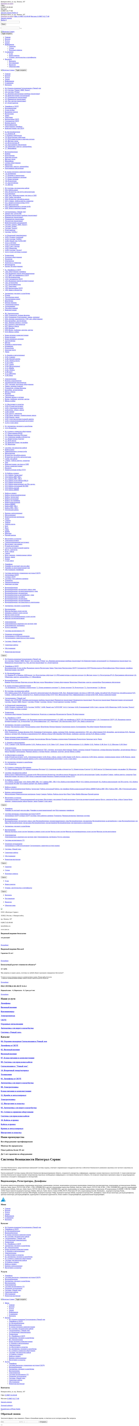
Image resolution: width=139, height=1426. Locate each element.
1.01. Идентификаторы (13, 284)
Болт (6, 526)
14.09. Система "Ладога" (13, 250)
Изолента (8, 468)
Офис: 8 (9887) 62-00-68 (22, 16)
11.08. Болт (9, 372)
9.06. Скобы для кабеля (13, 197)
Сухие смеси (9, 561)
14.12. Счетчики (10, 243)
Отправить (43, 1422)
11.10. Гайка (9, 362)
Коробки (8, 393)
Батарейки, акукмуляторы (14, 390)
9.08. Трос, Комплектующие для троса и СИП (21, 195)
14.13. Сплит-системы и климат (16, 252)
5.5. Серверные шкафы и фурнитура (17, 437)
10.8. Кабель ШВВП (12, 490)
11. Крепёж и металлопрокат (15, 355)
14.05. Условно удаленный (14, 237)
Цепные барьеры (11, 302)
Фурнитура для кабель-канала (15, 455)
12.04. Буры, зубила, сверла (14, 410)
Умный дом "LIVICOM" (13, 213)
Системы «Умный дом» (13, 641)
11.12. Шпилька (10, 373)
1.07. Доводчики (10, 286)
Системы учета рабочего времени (16, 578)
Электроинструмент (12, 540)
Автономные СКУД (12, 575)
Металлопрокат (10, 515)
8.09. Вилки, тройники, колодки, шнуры (19, 330)
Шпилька (8, 533)
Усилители (8, 259)
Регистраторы (10, 155)
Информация (9, 44)
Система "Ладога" (11, 228)
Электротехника (10, 379)
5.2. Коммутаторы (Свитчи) (14, 439)
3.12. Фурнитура (10, 428)
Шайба (7, 531)
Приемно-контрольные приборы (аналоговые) (21, 215)
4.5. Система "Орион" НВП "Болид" (17, 90)
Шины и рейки (10, 401)
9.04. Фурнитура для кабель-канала (17, 199)
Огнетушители (10, 230)
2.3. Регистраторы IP (12, 143)
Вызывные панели (11, 112)
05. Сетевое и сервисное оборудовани (18, 431)
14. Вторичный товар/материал (16, 235)
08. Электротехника (12, 313)
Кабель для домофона (12, 500)
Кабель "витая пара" (12, 497)
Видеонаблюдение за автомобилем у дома (19, 595)
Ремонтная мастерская (12, 652)
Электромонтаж (10, 622)
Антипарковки (10, 306)
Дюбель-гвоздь (10, 524)
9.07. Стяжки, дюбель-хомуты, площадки (19, 201)
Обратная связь (14, 66)
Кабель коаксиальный (12, 502)
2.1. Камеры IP (10, 134)
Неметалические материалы (14, 517)
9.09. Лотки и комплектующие (15, 208)
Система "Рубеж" (11, 226)
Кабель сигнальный (12, 499)
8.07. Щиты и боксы (12, 326)
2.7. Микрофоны (10, 148)
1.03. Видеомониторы (12, 277)
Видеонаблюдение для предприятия (17, 600)
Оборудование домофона (13, 126)
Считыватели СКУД (12, 121)
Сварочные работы (11, 645)
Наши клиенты (14, 55)
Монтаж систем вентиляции (15, 618)
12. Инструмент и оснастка (14, 404)
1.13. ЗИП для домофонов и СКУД (17, 275)
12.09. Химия (9, 412)
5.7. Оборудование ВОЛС (14, 433)
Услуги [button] (7, 1362)
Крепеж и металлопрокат (13, 513)
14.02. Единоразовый (12, 244)
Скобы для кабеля (11, 459)
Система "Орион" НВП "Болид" (16, 224)
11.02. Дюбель (10, 370)
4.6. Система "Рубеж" (12, 92)
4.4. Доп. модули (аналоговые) (15, 101)
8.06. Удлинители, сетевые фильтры (17, 315)
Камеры (7, 153)
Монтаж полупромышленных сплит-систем (20, 616)
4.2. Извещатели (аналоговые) (15, 99)
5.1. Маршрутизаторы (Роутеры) (16, 435)
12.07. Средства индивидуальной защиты (19, 419)
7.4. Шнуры (9, 184)
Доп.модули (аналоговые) (14, 221)
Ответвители (9, 261)
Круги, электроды (11, 550)
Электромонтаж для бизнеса (15, 625)
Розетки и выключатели (13, 381)
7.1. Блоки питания (11, 179)
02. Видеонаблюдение (12, 132)
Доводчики (9, 117)
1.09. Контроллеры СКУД (14, 288)
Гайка (7, 530)
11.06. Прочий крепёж (12, 359)
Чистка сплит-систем (12, 615)
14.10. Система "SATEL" (13, 239)
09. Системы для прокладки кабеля (17, 188)
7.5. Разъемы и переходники (14, 175)
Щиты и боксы (10, 392)
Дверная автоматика (12, 582)
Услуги (7, 41)
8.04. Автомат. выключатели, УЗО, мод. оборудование (24, 319)
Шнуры (7, 342)
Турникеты (9, 580)
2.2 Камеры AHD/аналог (13, 135)
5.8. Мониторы (10, 444)
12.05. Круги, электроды (13, 413)
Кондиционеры (10, 609)
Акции (7, 43)
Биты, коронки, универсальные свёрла (18, 555)
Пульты (7, 295)
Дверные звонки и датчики (14, 397)
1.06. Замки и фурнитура (13, 290)
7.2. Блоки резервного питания (15, 177)
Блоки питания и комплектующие (16, 335)
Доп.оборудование (11, 308)
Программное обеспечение (14, 168)
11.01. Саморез (10, 357)
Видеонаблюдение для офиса (15, 597)
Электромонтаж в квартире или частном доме (21, 623)
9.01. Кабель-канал (11, 190)
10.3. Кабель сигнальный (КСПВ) (16, 486)
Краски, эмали (10, 557)
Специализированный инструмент (17, 542)
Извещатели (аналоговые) (14, 217)
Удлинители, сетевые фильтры (15, 388)
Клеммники (9, 346)
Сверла (7, 553)
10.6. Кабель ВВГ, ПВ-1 (13, 477)
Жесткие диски (10, 159)
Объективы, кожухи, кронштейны (17, 166)
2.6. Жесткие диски (11, 141)
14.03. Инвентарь (11, 248)
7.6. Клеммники (10, 173)
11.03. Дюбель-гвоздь (12, 361)
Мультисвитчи (10, 264)
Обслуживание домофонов (14, 569)
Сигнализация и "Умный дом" (15, 212)
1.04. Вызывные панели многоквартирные (19, 273)
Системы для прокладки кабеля (16, 448)
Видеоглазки (9, 114)
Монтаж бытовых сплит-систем (16, 611)
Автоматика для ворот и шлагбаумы (17, 293)
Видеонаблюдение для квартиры (16, 593)
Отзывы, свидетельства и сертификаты (22, 57)
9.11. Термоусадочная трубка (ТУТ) (17, 203)
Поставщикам (14, 63)
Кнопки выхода (10, 123)
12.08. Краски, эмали (12, 417)
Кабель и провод (10, 493)
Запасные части (10, 350)
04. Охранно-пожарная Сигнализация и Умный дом (23, 88)
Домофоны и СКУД (12, 106)
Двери (7, 352)
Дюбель (7, 522)
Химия (7, 559)
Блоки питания (10, 337)
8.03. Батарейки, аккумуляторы (15, 321)
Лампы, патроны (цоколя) (14, 386)
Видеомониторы (10, 108)
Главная (7, 37)
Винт (7, 528)
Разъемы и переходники (13, 344)
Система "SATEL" (11, 232)
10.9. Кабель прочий (12, 488)
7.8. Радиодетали (11, 181)
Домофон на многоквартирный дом (17, 568)
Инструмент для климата (13, 544)
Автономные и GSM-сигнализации (17, 636)
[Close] (1, 1410)
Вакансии (12, 65)
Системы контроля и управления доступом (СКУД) (22, 573)
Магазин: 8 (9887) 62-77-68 (40, 16)
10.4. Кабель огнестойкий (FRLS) (16, 480)
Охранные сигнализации (13, 634)
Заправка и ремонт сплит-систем (16, 613)
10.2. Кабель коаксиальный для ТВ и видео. (20, 484)
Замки (7, 115)
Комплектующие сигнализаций (16, 223)
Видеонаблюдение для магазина (16, 598)
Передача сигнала (11, 157)
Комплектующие (11, 310)
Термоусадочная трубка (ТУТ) (15, 470)
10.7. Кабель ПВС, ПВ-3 (13, 479)
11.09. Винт (9, 375)
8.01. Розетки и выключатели (15, 324)
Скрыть (4, 655)
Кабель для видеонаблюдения (15, 495)
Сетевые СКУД (10, 577)
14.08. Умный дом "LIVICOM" (15, 241)
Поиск (3, 24)
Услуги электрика (11, 627)
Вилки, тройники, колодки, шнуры (17, 399)
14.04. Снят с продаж (12, 246)
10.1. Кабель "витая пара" (14, 475)
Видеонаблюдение (11, 152)
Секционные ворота (12, 304)
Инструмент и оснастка (13, 539)
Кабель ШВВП (10, 504)
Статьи (11, 48)
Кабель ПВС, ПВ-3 (11, 508)
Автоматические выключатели (15, 382)
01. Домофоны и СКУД (13, 270)
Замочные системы (11, 584)
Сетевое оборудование (13, 163)
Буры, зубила (9, 551)
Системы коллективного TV (15, 631)
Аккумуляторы (10, 341)
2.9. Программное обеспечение (15, 145)
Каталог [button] (7, 1317)
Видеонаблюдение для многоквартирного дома (21, 591)
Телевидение (9, 255)
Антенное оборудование (13, 257)
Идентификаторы (11, 125)
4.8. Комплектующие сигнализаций (17, 95)
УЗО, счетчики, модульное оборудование (19, 384)
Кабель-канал (9, 449)
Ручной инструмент (12, 546)
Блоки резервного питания (14, 339)
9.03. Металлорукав (12, 204)
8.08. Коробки (10, 328)
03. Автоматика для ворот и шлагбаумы (18, 426)
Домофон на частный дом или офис (17, 566)
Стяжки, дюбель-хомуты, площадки (17, 460)
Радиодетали (9, 348)
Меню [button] (7, 1303)
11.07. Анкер (9, 364)
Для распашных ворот (12, 299)
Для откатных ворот (12, 297)
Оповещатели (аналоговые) (14, 219)
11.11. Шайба (9, 368)
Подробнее (4, 945)
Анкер (7, 519)
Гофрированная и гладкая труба (16, 451)
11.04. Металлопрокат (12, 366)
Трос (6, 462)
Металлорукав (10, 453)
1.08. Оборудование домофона (15, 272)
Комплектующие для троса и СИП (17, 464)
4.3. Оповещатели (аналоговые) (16, 97)
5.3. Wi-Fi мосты (10, 440)
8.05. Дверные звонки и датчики (16, 322)
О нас (11, 54)
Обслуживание (10, 648)
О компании (9, 52)
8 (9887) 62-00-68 (11, 1395)
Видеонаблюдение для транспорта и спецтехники (22, 602)
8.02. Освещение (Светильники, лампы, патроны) (22, 317)
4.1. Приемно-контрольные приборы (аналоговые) (22, 94)
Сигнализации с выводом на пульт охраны (20, 638)
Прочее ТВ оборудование (14, 266)
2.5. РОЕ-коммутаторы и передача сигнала (19, 139)
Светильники (9, 395)
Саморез (8, 520)
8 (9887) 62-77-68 (13, 1398)
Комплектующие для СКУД (14, 128)
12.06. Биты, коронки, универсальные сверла (20, 415)
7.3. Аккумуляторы (11, 183)
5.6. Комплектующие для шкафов (16, 442)
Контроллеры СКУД (12, 119)
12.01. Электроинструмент (14, 408)
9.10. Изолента (10, 193)
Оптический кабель (12, 510)
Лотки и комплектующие (13, 466)
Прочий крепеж (10, 535)
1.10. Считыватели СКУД (14, 279)
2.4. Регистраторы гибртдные (15, 137)
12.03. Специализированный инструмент (19, 421)
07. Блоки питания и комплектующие (18, 172)
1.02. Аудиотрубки (11, 283)
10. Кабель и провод (12, 473)
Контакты (8, 59)
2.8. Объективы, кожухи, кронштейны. (18, 146)
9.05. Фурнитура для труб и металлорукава (20, 192)
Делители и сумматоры (13, 263)
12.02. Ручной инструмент (14, 406)
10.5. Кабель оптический (13, 482)
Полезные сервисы (15, 50)
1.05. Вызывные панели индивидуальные (19, 281)
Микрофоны (9, 161)
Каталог (7, 39)
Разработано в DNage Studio (10, 1409)
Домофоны (9, 564)
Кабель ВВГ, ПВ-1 (11, 506)
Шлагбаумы (9, 301)
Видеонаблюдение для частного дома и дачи (20, 589)
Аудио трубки (10, 110)
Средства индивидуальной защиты (17, 548)
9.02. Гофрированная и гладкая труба (18, 206)
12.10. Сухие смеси (11, 423)
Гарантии (12, 46)
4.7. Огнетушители (11, 103)
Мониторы (8, 164)
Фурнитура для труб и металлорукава (18, 457)
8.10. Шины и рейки (12, 332)
